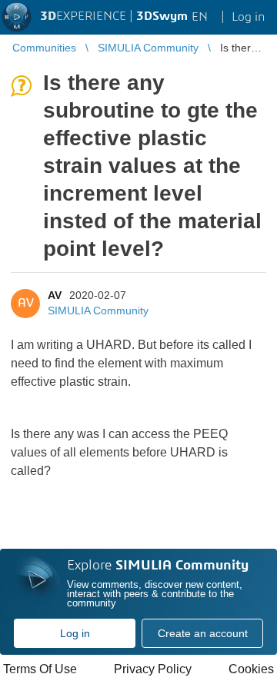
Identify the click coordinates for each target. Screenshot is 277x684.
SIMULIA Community (98, 310)
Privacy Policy (153, 669)
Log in (75, 633)
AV (55, 295)
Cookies (251, 669)
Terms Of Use (40, 669)
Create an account (203, 633)
